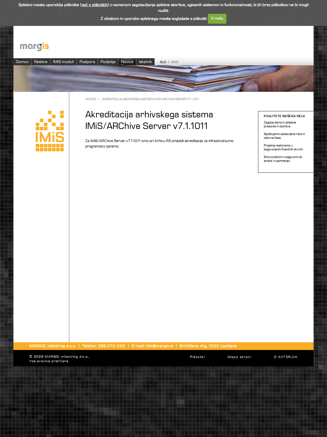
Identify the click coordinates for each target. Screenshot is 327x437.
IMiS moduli (63, 62)
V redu (217, 18)
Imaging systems (167, 46)
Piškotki (197, 357)
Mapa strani (240, 357)
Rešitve (41, 62)
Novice (127, 62)
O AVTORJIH (285, 357)
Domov (22, 62)
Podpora (87, 62)
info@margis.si (159, 346)
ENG (174, 62)
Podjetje (108, 62)
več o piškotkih (94, 5)
